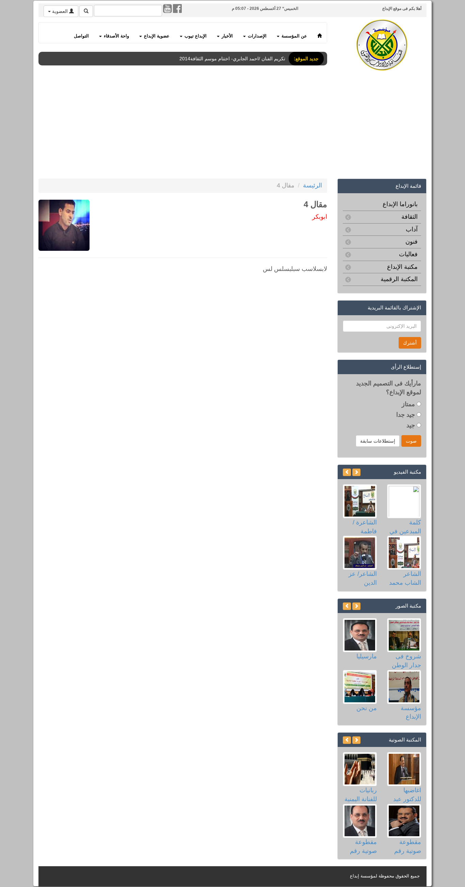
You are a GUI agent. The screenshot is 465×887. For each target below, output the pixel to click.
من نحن (366, 708)
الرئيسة (312, 185)
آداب (412, 229)
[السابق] (356, 472)
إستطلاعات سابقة (377, 441)
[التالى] (347, 472)
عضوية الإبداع (156, 36)
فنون (411, 241)
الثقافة (409, 216)
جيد (411, 425)
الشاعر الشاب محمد (405, 578)
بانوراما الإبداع (400, 204)
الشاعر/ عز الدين (363, 578)
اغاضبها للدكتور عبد (407, 794)
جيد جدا (406, 414)
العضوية (60, 11)
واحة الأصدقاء (115, 36)
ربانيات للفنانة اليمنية (360, 794)
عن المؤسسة (293, 36)
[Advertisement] (222, 125)
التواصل (81, 36)
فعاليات (408, 254)
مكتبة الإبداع (402, 266)
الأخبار (226, 36)
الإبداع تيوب (195, 36)
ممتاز (409, 404)
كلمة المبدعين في (405, 527)
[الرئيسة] (319, 32)
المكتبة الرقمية (399, 279)
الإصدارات (256, 36)
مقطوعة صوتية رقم (407, 846)
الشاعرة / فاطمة (365, 527)
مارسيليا (366, 656)
